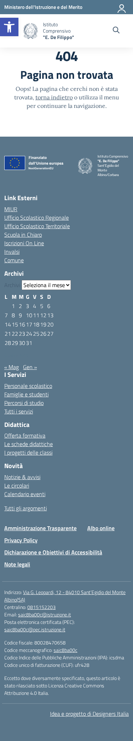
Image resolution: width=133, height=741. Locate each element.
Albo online (101, 528)
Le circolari (16, 485)
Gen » (30, 367)
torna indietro (54, 97)
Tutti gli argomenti (25, 508)
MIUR (10, 209)
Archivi (12, 285)
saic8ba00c (65, 650)
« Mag (11, 367)
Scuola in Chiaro (23, 234)
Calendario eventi (24, 494)
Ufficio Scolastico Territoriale (37, 226)
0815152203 (41, 607)
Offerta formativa (24, 435)
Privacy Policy (21, 540)
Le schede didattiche (28, 444)
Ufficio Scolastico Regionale (36, 217)
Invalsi (12, 251)
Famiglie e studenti (26, 394)
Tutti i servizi (18, 411)
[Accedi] (122, 7)
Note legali (17, 564)
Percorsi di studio (24, 403)
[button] (9, 27)
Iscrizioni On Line (24, 243)
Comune (14, 260)
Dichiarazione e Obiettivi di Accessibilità (53, 552)
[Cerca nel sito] (116, 30)
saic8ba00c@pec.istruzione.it (34, 629)
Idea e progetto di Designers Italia (89, 713)
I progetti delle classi (28, 452)
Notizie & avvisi (22, 477)
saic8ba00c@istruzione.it (44, 614)
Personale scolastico (28, 386)
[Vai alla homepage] (30, 31)
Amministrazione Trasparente (40, 528)
